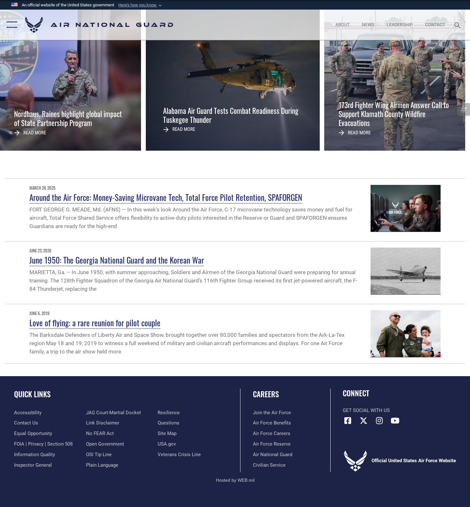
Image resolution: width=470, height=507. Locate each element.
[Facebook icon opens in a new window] (347, 420)
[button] (140, 5)
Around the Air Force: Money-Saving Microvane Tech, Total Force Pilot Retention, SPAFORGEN (165, 197)
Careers (266, 394)
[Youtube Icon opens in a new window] (395, 420)
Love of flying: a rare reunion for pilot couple (95, 323)
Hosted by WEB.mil (235, 480)
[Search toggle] (458, 25)
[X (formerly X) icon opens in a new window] (363, 420)
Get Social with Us (366, 410)
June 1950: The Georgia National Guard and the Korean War (116, 260)
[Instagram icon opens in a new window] (379, 420)
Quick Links (32, 394)
